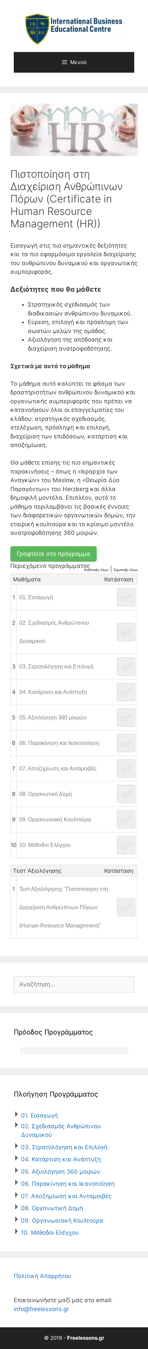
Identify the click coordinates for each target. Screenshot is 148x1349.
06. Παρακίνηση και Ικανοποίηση (59, 743)
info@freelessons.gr (41, 1309)
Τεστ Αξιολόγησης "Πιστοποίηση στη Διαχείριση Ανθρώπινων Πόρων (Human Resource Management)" (63, 907)
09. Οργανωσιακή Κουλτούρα (55, 819)
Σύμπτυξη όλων (126, 570)
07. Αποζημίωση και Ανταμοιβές (58, 768)
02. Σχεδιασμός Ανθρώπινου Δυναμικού (54, 632)
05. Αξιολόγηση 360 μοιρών (53, 717)
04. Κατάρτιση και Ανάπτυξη (53, 692)
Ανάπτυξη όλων (96, 570)
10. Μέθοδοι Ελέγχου (45, 845)
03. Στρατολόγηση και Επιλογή (56, 667)
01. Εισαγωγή (36, 597)
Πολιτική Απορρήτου (42, 1276)
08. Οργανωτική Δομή (45, 794)
